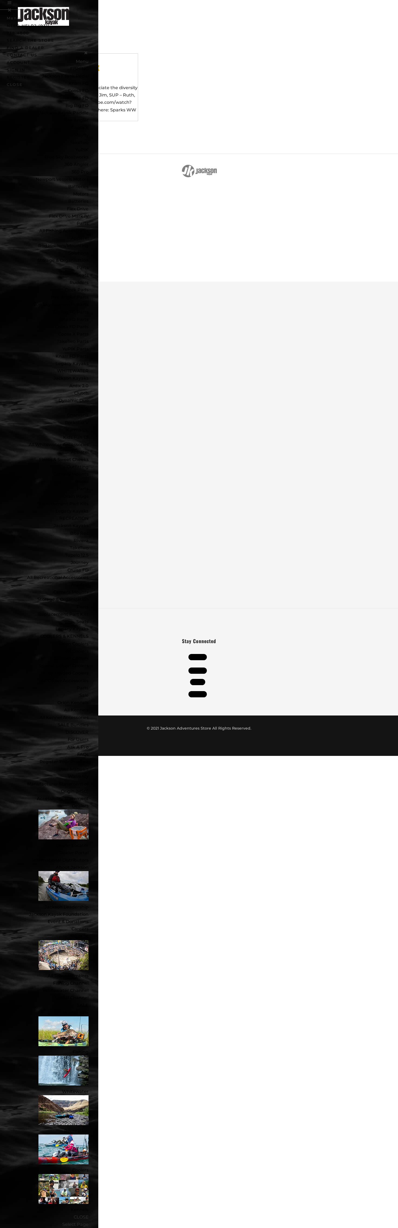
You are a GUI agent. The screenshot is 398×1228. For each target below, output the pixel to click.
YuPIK (82, 149)
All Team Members (68, 975)
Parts (83, 223)
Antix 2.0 (79, 385)
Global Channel (72, 997)
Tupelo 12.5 (77, 555)
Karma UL (77, 430)
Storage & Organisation (63, 260)
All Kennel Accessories (64, 717)
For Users (78, 739)
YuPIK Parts (75, 349)
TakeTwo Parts (73, 341)
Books (82, 481)
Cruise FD (78, 570)
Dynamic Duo (73, 400)
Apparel (80, 238)
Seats (82, 275)
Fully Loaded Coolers (66, 673)
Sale (84, 695)
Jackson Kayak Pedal (65, 76)
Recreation (76, 1130)
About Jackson (72, 867)
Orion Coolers (74, 643)
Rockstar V (77, 422)
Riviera (81, 540)
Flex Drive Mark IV (69, 216)
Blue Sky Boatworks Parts (60, 304)
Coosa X (80, 127)
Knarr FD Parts (72, 356)
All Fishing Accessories (64, 230)
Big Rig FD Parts (71, 312)
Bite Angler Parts (70, 297)
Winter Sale (76, 1012)
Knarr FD (78, 83)
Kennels (80, 1209)
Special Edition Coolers (64, 665)
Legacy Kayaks (72, 363)
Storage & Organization (63, 599)
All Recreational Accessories (58, 577)
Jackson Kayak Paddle (64, 112)
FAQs (83, 754)
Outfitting (78, 466)
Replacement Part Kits (63, 503)
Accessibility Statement (63, 798)
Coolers (80, 1170)
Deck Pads (77, 289)
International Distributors (60, 860)
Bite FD (80, 98)
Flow (83, 407)
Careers (80, 929)
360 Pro (80, 172)
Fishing (81, 1052)
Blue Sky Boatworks (67, 157)
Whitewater (75, 1091)
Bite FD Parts (74, 319)
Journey (80, 562)
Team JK (79, 936)
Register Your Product (64, 761)
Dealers (80, 805)
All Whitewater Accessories (59, 444)
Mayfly (81, 135)
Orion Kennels (73, 702)
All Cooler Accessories (65, 680)
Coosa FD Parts (72, 326)
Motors (81, 193)
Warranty (78, 776)
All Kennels (76, 710)
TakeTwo (79, 142)
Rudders (79, 282)
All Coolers (77, 651)
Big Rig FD (77, 105)
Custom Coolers (71, 658)
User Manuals (73, 769)
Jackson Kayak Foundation (59, 914)
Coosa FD (78, 90)
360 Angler (76, 164)
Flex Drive (78, 208)
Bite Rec (79, 533)
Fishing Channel (71, 983)
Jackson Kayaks (71, 378)
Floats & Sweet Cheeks (64, 459)
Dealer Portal (74, 852)
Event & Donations (68, 921)
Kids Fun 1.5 (76, 437)
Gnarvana (78, 415)
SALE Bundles (73, 724)
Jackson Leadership (67, 907)
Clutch (81, 393)
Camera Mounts (71, 474)
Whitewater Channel (66, 990)
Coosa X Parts (73, 334)
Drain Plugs (76, 496)
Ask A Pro (78, 747)
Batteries (78, 201)
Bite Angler (76, 120)
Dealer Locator (72, 845)
